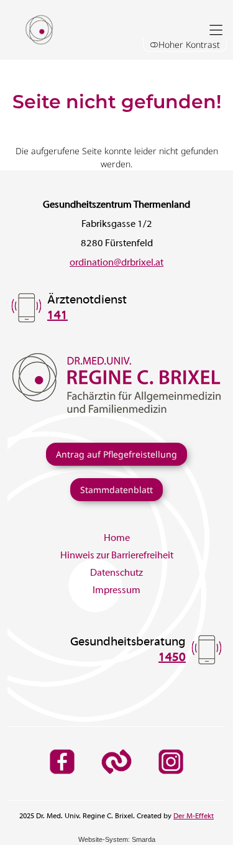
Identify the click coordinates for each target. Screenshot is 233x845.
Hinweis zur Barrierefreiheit (116, 556)
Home (117, 538)
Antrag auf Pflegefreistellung (116, 454)
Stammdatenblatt (116, 490)
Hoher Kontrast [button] (189, 44)
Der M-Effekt (193, 816)
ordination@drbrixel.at (116, 263)
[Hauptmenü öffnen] (216, 30)
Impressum (116, 591)
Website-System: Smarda (116, 839)
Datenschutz (116, 573)
